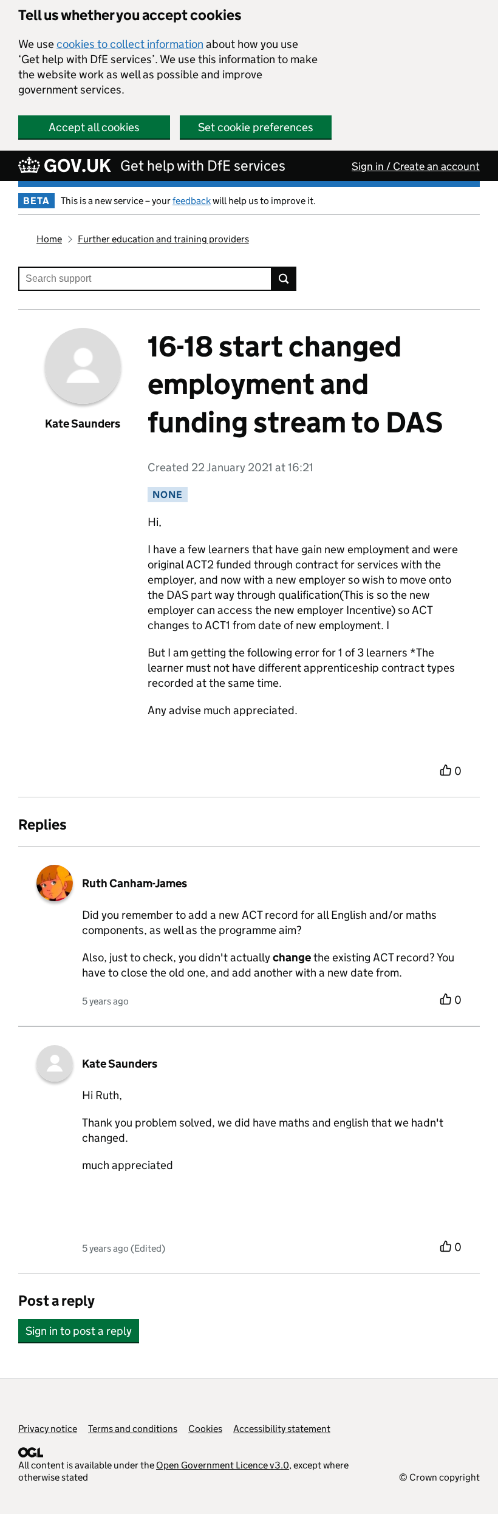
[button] (78, 1325)
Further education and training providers (163, 239)
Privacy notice (47, 1428)
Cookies (205, 1428)
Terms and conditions (132, 1428)
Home (49, 239)
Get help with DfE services (202, 165)
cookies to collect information (129, 44)
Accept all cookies (94, 127)
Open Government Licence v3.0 (222, 1465)
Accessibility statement (281, 1428)
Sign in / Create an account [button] (416, 166)
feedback (191, 200)
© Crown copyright (439, 1477)
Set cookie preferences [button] (255, 127)
